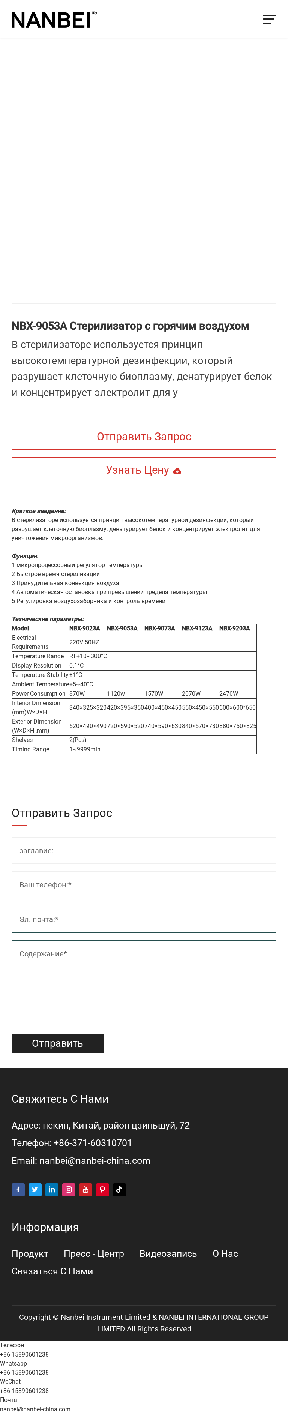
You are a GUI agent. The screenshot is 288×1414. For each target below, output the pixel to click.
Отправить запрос (144, 436)
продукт (30, 1253)
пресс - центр (94, 1253)
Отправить (57, 1043)
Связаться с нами (52, 1271)
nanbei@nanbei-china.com (94, 1160)
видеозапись (168, 1253)
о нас (225, 1253)
